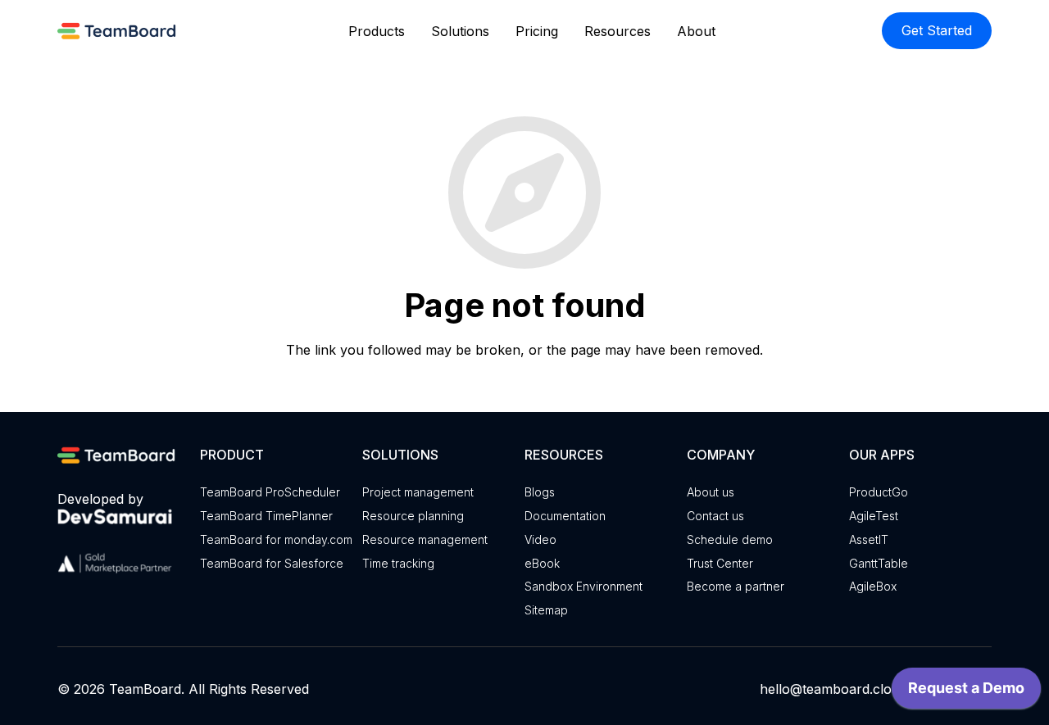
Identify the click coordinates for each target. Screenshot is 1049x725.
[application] (966, 692)
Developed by (100, 499)
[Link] (119, 30)
